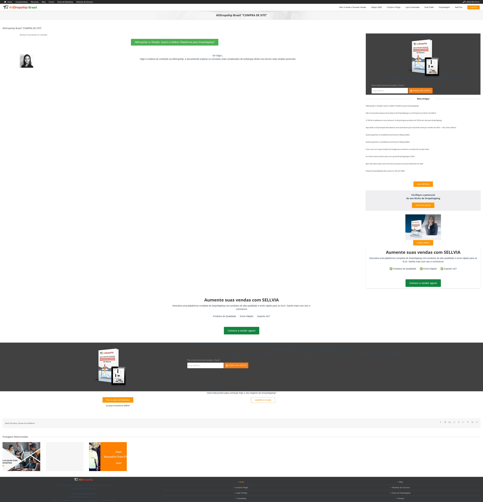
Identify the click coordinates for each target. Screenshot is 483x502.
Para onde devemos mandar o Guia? (388, 85)
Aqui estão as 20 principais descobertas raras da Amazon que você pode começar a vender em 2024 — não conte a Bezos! (411, 127)
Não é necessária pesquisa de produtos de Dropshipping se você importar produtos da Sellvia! (401, 113)
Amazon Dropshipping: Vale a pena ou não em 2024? (385, 171)
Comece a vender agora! (423, 283)
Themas (400, 498)
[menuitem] (8, 2)
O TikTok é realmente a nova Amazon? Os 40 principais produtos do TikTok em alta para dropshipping (404, 120)
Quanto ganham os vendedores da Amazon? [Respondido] (388, 135)
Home (241, 482)
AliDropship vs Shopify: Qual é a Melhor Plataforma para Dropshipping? (175, 42)
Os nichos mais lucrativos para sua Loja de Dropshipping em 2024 (390, 156)
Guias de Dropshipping (401, 493)
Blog (401, 482)
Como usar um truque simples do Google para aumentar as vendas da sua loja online (397, 149)
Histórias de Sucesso (401, 487)
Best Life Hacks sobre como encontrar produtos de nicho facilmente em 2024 (394, 164)
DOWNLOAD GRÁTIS (421, 91)
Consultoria (241, 498)
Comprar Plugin (241, 487)
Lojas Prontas (241, 493)
